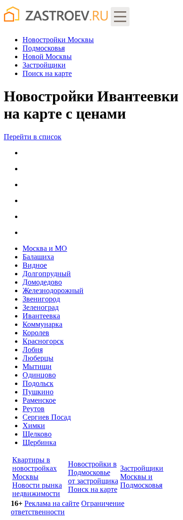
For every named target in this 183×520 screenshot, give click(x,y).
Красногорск (43, 341)
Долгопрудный (47, 274)
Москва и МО (45, 248)
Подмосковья (44, 48)
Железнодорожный (53, 290)
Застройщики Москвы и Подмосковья (141, 476)
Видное (35, 265)
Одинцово (39, 375)
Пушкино (38, 392)
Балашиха (38, 257)
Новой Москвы (47, 56)
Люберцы (38, 358)
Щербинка (39, 442)
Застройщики (44, 65)
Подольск (38, 383)
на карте (47, 73)
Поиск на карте (92, 489)
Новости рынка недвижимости (37, 489)
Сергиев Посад (47, 417)
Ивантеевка (41, 316)
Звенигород (41, 299)
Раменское (39, 400)
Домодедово (42, 282)
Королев (36, 333)
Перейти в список (32, 137)
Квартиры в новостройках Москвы (34, 468)
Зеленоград (41, 307)
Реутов (34, 409)
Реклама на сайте (51, 503)
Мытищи (37, 366)
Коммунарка (42, 324)
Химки (34, 426)
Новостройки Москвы (58, 40)
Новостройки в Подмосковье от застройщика (93, 472)
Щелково (37, 434)
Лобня (33, 350)
